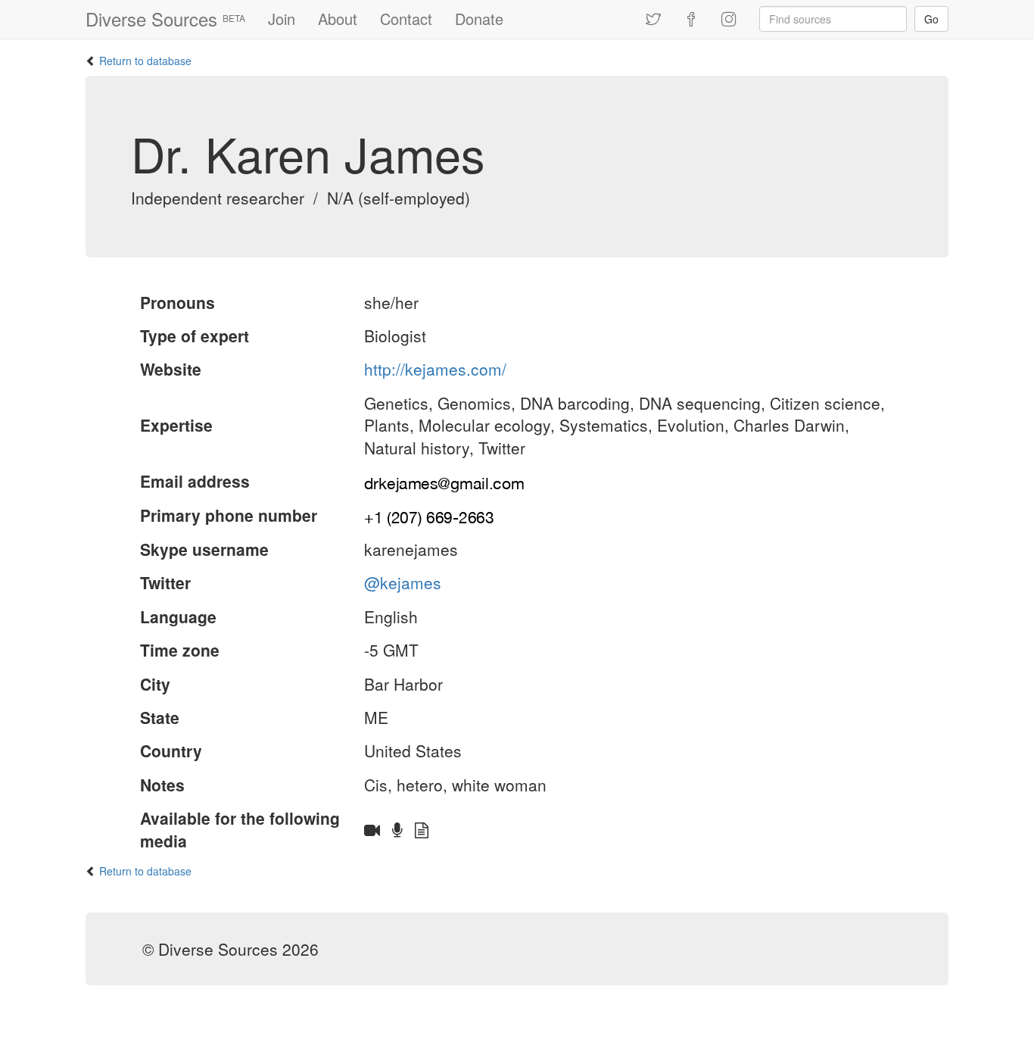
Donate (479, 19)
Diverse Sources (165, 18)
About (337, 19)
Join (281, 19)
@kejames (402, 582)
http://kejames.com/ (435, 368)
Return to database (145, 60)
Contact (406, 19)
